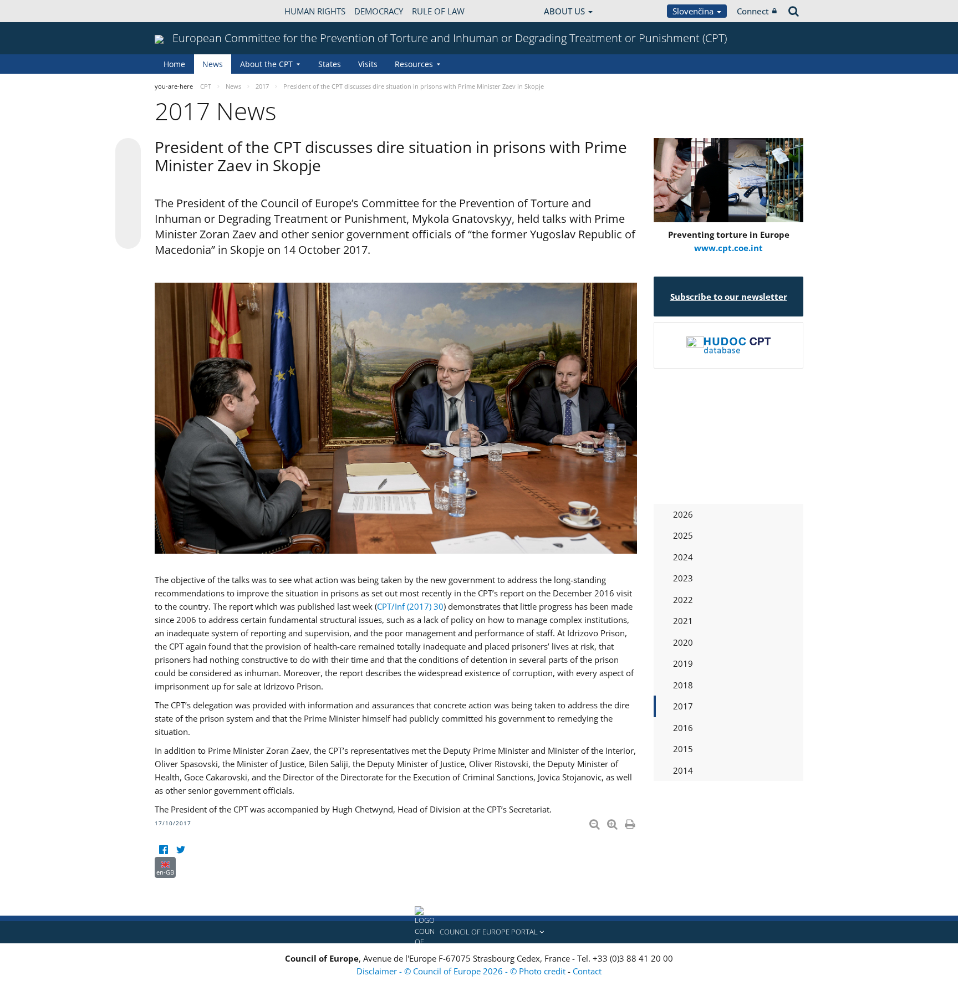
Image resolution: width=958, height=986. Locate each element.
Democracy (378, 11)
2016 (683, 727)
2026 (683, 514)
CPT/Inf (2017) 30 (410, 606)
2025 (683, 535)
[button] (479, 932)
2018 (683, 685)
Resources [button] (414, 64)
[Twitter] (180, 850)
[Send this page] (128, 236)
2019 (683, 663)
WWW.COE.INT (182, 11)
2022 (683, 599)
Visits (368, 64)
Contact (587, 971)
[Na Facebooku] (163, 850)
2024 (683, 557)
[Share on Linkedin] (128, 215)
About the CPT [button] (266, 64)
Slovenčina (694, 11)
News (212, 64)
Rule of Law (438, 11)
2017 (683, 706)
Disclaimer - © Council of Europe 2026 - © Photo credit (462, 971)
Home (174, 64)
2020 (683, 642)
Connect (753, 11)
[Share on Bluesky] (128, 152)
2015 (683, 748)
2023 (683, 578)
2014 (683, 770)
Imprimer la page (631, 822)
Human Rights (314, 11)
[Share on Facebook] (128, 194)
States (329, 64)
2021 (683, 620)
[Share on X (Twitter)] (128, 173)
